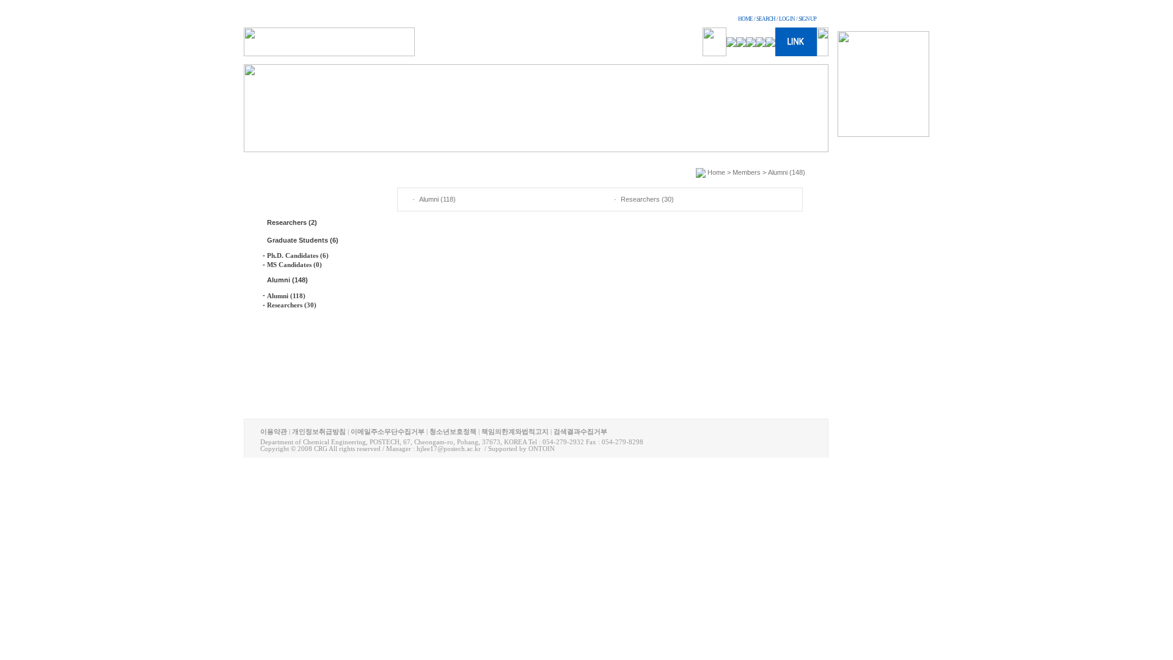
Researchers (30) (291, 305)
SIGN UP (807, 19)
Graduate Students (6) (302, 240)
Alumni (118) (286, 295)
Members (747, 172)
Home (716, 172)
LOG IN (787, 19)
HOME (745, 19)
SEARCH (765, 19)
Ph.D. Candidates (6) (298, 255)
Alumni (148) (287, 280)
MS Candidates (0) (294, 264)
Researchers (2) (292, 222)
